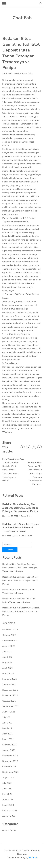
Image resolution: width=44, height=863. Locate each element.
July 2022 (7, 651)
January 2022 (8, 684)
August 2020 (8, 777)
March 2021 (8, 739)
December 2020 (10, 755)
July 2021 (7, 717)
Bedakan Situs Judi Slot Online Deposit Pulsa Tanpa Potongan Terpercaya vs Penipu (20, 611)
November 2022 (10, 629)
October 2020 (9, 766)
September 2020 (10, 772)
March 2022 (8, 673)
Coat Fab (22, 18)
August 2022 (8, 646)
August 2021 (8, 711)
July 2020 (7, 783)
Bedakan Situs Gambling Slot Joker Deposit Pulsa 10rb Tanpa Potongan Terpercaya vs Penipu (20, 508)
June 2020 (7, 788)
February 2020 (9, 810)
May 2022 (7, 662)
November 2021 (10, 695)
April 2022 (7, 668)
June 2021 (7, 722)
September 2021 (10, 706)
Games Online (27, 73)
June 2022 (7, 657)
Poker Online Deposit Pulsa (13, 459)
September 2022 (10, 640)
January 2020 (8, 816)
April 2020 (7, 799)
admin (16, 73)
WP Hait (33, 857)
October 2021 (9, 701)
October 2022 (9, 635)
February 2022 (9, 679)
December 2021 (10, 690)
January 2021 (8, 750)
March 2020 (8, 805)
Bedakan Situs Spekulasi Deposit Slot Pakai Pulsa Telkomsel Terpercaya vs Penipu (21, 527)
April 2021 (7, 733)
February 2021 (9, 744)
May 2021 (7, 728)
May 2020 (7, 794)
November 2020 (10, 761)
